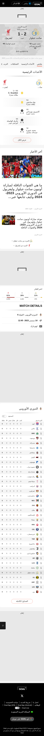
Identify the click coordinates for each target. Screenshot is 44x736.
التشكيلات (15, 64)
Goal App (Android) (25, 705)
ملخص (39, 64)
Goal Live (25, 708)
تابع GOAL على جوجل (20, 719)
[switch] (4, 416)
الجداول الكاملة (22, 601)
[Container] (35, 34)
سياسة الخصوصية (12, 702)
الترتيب (5, 64)
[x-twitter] (22, 696)
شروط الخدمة (25, 702)
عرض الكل (22, 140)
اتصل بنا (35, 702)
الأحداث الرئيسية (27, 64)
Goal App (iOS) (9, 705)
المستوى (10, 416)
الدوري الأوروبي (22, 27)
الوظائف (37, 705)
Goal (21, 728)
